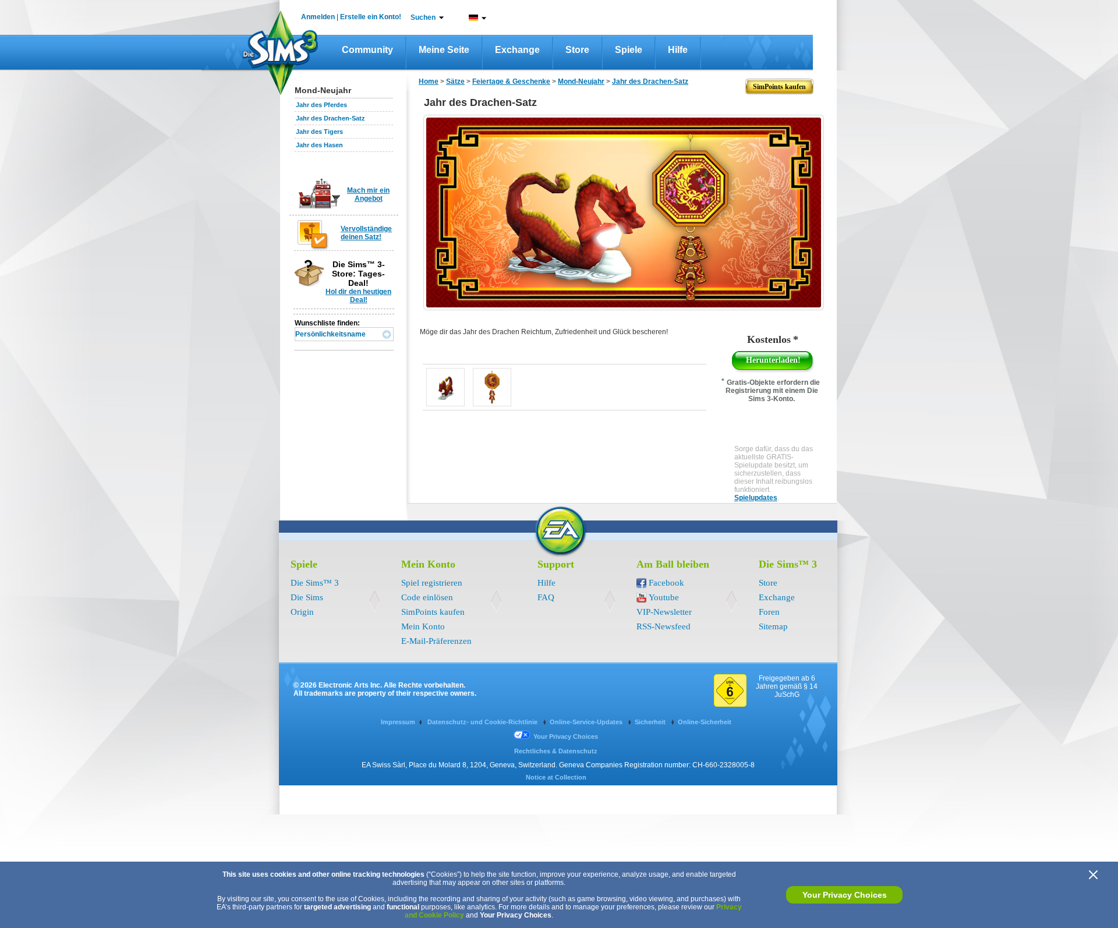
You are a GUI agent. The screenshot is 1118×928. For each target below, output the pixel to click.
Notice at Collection (556, 777)
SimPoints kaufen (433, 612)
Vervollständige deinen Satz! (366, 233)
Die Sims (307, 597)
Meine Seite (444, 50)
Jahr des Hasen (319, 144)
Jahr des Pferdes (321, 104)
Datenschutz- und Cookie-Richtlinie (483, 721)
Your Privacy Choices (844, 894)
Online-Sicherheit (704, 721)
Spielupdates (755, 498)
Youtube (664, 597)
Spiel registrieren (431, 582)
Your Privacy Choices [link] (565, 736)
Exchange (517, 50)
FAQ (545, 597)
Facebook (666, 582)
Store (577, 50)
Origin (302, 612)
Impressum (398, 721)
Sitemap (773, 626)
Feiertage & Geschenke (511, 81)
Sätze (455, 81)
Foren (769, 612)
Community (367, 50)
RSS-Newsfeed (663, 626)
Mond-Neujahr (581, 81)
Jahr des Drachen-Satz (330, 118)
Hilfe (678, 50)
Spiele (628, 50)
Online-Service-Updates (587, 721)
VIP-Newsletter (664, 612)
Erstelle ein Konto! (370, 17)
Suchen (423, 17)
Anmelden (318, 17)
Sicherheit (651, 721)
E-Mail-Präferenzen (436, 641)
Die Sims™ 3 (315, 582)
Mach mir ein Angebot (368, 194)
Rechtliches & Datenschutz (555, 751)
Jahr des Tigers (319, 131)
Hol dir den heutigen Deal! (358, 296)
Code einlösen (427, 597)
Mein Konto (423, 626)
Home (428, 81)
